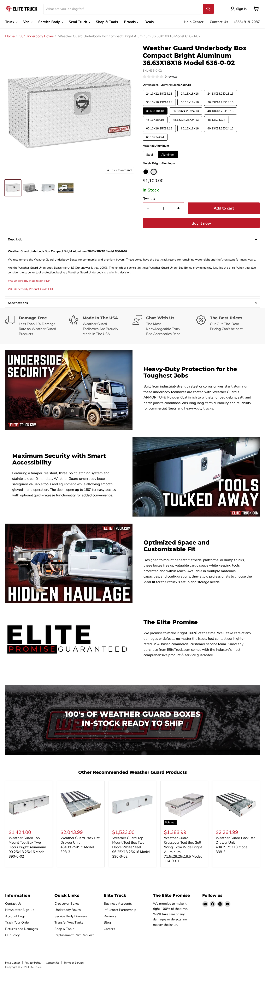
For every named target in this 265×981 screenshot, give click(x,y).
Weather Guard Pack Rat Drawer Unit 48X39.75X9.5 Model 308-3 (80, 845)
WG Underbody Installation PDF (29, 281)
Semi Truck (78, 21)
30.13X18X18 (190, 102)
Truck (10, 21)
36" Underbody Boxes (36, 36)
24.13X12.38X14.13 (159, 93)
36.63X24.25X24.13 (186, 111)
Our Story (12, 935)
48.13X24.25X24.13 (186, 119)
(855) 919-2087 (247, 21)
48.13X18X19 (155, 119)
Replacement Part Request (74, 935)
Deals (149, 21)
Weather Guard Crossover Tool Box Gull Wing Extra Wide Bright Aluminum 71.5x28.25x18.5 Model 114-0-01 (183, 850)
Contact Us (219, 21)
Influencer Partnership (120, 910)
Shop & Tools (107, 21)
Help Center (194, 21)
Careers (109, 929)
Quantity (149, 198)
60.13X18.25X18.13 (159, 128)
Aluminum (168, 154)
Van (26, 21)
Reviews (110, 916)
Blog (107, 922)
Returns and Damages (21, 929)
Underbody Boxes (67, 910)
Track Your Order (17, 922)
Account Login (15, 916)
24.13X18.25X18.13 (220, 93)
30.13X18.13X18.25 (159, 102)
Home (10, 36)
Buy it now (201, 223)
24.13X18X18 (190, 93)
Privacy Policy (33, 963)
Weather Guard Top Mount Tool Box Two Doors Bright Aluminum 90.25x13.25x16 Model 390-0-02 (27, 847)
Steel (149, 154)
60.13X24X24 (155, 137)
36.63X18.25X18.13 (220, 102)
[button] (132, 239)
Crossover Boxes (67, 903)
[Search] (208, 9)
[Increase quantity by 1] (178, 208)
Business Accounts (118, 903)
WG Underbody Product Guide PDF (31, 289)
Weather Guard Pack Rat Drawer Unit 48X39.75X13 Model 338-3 (235, 845)
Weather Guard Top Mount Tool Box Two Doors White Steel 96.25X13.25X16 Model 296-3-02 (131, 847)
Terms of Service (74, 963)
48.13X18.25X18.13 (220, 111)
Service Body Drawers (70, 916)
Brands (130, 21)
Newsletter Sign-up (19, 910)
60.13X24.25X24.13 (220, 128)
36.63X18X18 (155, 111)
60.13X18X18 (190, 128)
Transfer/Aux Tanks (68, 922)
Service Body (49, 21)
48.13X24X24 (216, 119)
